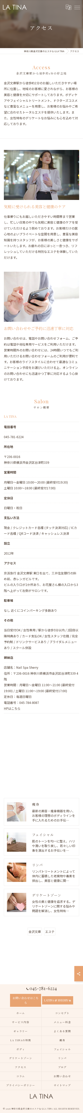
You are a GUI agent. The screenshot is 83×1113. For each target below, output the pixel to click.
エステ (49, 931)
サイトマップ (62, 1085)
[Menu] (77, 7)
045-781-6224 (14, 437)
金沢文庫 (35, 931)
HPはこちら (12, 708)
